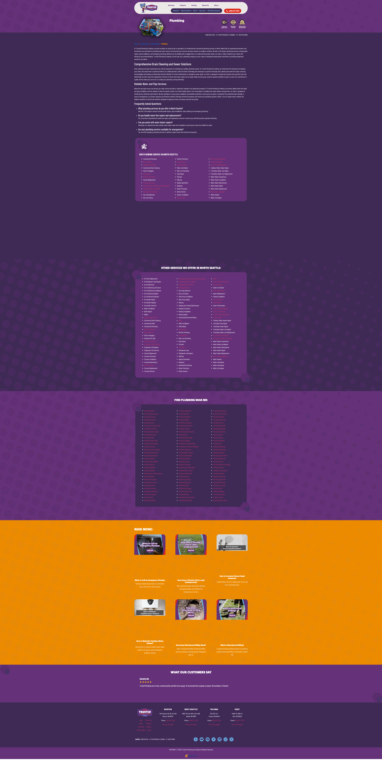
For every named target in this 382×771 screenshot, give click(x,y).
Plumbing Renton (149, 458)
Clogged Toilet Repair (149, 165)
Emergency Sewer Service (152, 344)
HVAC (180, 320)
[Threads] (231, 739)
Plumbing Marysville (219, 458)
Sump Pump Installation (218, 159)
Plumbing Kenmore (150, 420)
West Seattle (186, 11)
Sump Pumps (181, 198)
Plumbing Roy (217, 444)
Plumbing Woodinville (150, 455)
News (141, 723)
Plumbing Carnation (185, 479)
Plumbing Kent (148, 497)
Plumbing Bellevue (149, 467)
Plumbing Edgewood (219, 429)
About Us (205, 5)
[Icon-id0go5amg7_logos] (196, 739)
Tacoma (202, 11)
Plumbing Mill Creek (150, 435)
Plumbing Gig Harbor (219, 432)
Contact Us (148, 720)
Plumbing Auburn (149, 464)
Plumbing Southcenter (185, 426)
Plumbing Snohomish (185, 423)
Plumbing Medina (184, 494)
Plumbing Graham (218, 473)
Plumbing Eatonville (219, 426)
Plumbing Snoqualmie (219, 411)
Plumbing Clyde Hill (185, 482)
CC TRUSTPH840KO (222, 35)
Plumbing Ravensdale (185, 455)
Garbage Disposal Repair (150, 192)
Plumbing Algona (218, 461)
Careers (149, 730)
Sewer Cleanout (217, 285)
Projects (183, 5)
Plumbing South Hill (219, 476)
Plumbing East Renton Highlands (189, 446)
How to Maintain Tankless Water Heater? (149, 642)
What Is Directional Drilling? (232, 645)
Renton (176, 11)
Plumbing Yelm (217, 488)
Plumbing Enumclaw (185, 488)
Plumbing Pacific (184, 414)
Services (171, 5)
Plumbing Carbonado (219, 420)
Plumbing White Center (151, 452)
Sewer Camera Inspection (221, 282)
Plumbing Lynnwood (150, 429)
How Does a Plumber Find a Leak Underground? (191, 581)
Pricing (194, 5)
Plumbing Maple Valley (185, 438)
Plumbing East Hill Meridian (187, 444)
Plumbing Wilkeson (219, 452)
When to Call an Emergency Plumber (150, 580)
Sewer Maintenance (219, 290)
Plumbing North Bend (185, 500)
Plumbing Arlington (219, 494)
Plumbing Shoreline (185, 458)
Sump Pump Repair (217, 162)
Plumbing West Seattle (151, 461)
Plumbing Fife (183, 435)
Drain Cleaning (147, 162)
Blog (216, 5)
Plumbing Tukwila (184, 429)
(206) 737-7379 (170, 720)
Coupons (148, 723)
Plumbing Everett (149, 485)
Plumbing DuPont (218, 423)
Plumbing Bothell (149, 470)
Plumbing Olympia (218, 491)
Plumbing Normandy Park (186, 497)
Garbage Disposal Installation (152, 189)
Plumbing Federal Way (151, 491)
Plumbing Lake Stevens (220, 455)
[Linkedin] (220, 739)
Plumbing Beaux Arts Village (221, 464)
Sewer (215, 279)
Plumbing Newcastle (185, 411)
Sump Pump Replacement (219, 165)
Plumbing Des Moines (150, 482)
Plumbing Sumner (184, 461)
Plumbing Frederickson (220, 470)
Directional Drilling (149, 329)
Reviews (148, 727)
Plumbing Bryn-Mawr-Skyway (153, 473)
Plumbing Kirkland (149, 500)
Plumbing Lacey (149, 423)
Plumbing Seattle (184, 420)
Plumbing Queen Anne (151, 441)
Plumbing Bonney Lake (151, 414)
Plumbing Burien (149, 476)
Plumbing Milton (218, 435)
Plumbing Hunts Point (185, 491)
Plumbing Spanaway (219, 446)
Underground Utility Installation (222, 338)
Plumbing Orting (218, 438)
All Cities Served (214, 11)
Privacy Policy (141, 730)
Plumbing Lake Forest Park (152, 426)
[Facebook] (208, 739)
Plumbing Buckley (218, 417)
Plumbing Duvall (184, 485)
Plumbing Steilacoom (219, 449)
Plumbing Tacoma (149, 446)
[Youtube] (202, 739)
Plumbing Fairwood (150, 488)
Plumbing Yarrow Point (220, 414)
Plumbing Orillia (149, 438)
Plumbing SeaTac (184, 476)
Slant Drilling (217, 302)
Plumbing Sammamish (151, 444)
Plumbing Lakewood (185, 449)
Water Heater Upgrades (218, 192)
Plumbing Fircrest (218, 467)
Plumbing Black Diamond (186, 432)
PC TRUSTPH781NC (242, 35)
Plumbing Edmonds (185, 464)
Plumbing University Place (152, 449)
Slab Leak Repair (182, 165)
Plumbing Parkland (219, 441)
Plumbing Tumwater (219, 485)
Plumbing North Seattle (186, 452)
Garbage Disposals (148, 183)
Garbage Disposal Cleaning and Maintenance (156, 186)
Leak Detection (181, 162)
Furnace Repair (148, 365)
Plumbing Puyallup (184, 441)
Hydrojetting (147, 174)
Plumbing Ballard (149, 411)
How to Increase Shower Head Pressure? (232, 577)
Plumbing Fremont (149, 417)
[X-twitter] (214, 739)
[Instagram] (226, 739)
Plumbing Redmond (185, 417)
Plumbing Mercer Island (151, 432)
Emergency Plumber (149, 177)
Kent (194, 11)
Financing (141, 727)
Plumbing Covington (150, 479)
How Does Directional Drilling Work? (191, 645)
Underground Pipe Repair (221, 335)
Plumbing (182, 347)
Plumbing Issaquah (150, 494)
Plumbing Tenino (218, 497)
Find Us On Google (167, 724)
